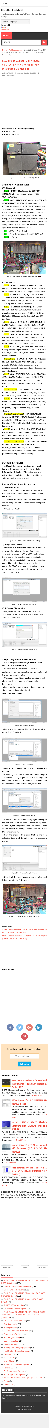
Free (29, 1409)
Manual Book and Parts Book (16, 1331)
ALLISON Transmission (14, 1305)
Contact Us (8, 1384)
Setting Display (10, 1327)
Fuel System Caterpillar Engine (17, 1351)
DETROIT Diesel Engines (15, 1321)
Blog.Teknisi (12, 10)
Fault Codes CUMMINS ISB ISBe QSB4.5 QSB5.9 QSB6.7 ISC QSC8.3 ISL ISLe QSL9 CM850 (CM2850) (24, 1314)
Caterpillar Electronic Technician (17, 1286)
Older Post (42, 1267)
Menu (7, 35)
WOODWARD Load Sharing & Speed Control (23, 1378)
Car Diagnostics (10, 1324)
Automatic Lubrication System (16, 1364)
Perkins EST (9, 1368)
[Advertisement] (24, 102)
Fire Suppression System (14, 1374)
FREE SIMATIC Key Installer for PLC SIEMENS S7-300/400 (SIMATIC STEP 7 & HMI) (29, 1171)
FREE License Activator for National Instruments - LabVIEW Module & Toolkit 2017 (29, 1084)
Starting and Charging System (17, 1347)
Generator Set (10, 1354)
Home (25, 1267)
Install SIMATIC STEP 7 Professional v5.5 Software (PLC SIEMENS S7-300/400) (29, 1148)
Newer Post (7, 1267)
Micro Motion (9, 1361)
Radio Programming (12, 1344)
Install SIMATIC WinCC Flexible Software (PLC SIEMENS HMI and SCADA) (29, 1126)
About (6, 1381)
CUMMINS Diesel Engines (15, 1309)
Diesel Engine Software (14, 1290)
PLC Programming (9, 75)
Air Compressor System (14, 1371)
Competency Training (13, 1334)
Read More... (38, 1095)
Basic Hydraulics (11, 1341)
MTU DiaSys (9, 1358)
